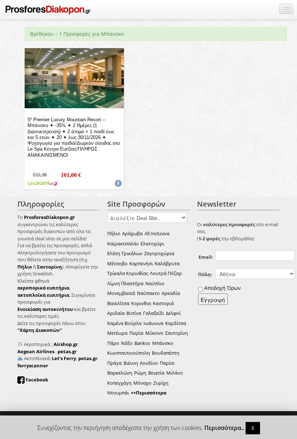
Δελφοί (173, 313)
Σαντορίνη (176, 333)
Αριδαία (116, 313)
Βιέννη (131, 363)
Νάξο (127, 343)
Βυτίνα (133, 313)
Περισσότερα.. (224, 428)
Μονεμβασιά (121, 293)
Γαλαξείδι (153, 313)
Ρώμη (140, 373)
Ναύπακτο (148, 293)
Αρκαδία (171, 293)
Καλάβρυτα (167, 263)
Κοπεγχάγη (119, 383)
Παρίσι (167, 363)
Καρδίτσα (175, 323)
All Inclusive (157, 233)
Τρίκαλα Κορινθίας (127, 273)
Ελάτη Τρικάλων (124, 253)
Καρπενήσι (141, 263)
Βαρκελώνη (119, 373)
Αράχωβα (132, 233)
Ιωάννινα (153, 323)
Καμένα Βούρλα (124, 323)
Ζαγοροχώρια (159, 253)
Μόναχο (142, 383)
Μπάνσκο (162, 343)
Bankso (142, 343)
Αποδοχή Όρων (222, 287)
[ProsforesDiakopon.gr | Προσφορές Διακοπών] (48, 9)
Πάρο (113, 343)
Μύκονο (154, 333)
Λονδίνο (149, 363)
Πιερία (136, 333)
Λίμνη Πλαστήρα (125, 283)
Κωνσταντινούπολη (128, 353)
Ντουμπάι (118, 392)
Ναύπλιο (154, 283)
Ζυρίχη (160, 383)
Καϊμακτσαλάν (123, 243)
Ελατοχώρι (152, 243)
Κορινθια (141, 303)
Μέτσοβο (117, 263)
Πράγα (114, 363)
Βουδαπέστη (165, 353)
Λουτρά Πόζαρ (166, 273)
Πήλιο (113, 233)
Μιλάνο (174, 373)
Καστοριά (163, 303)
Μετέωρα (117, 333)
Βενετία (156, 373)
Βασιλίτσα (118, 303)
